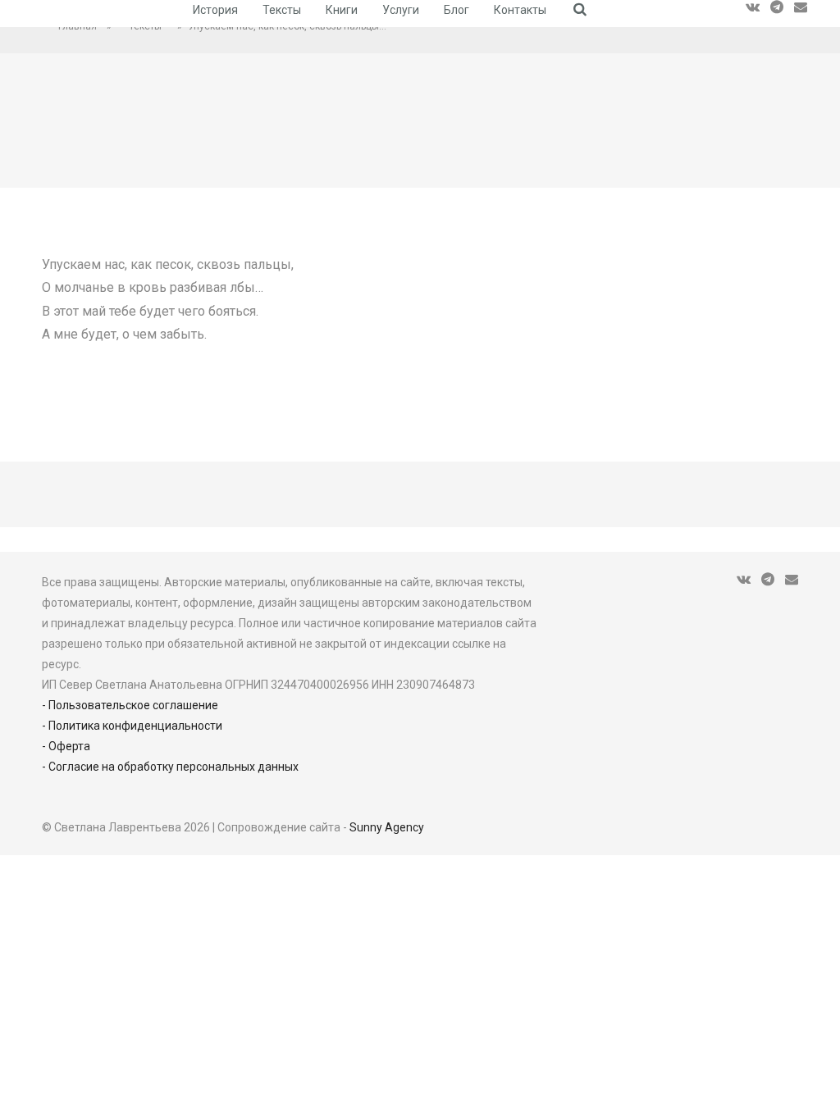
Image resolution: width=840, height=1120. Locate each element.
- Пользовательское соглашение (130, 705)
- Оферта (66, 746)
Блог (456, 9)
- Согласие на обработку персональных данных (170, 766)
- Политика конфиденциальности (132, 725)
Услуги (400, 9)
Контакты (520, 9)
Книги (342, 9)
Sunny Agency (386, 827)
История (215, 9)
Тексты (281, 9)
